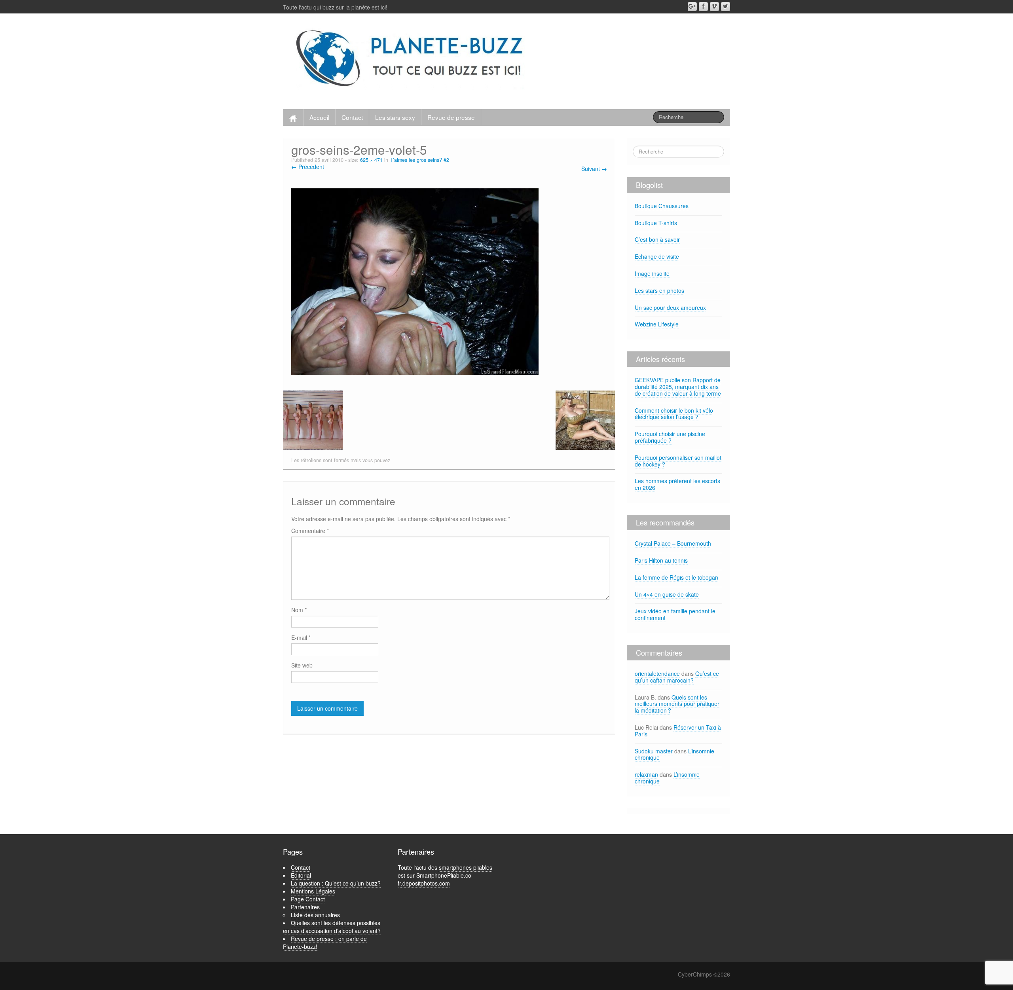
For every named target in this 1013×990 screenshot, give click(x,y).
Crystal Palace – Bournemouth (673, 543)
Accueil (319, 117)
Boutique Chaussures (662, 206)
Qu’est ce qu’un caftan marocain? (677, 676)
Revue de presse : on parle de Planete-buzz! (325, 942)
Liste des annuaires (315, 915)
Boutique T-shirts (656, 223)
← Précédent (307, 167)
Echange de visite (657, 256)
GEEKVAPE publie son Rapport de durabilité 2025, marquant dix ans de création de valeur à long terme (678, 386)
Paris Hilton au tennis (661, 560)
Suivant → (594, 169)
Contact (352, 117)
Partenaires (305, 907)
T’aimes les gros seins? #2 (419, 159)
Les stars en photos (659, 290)
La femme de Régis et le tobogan (676, 577)
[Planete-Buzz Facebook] (703, 6)
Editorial (301, 875)
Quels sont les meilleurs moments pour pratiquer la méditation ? (677, 704)
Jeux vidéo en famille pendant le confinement (675, 614)
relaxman (646, 774)
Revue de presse (451, 117)
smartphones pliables (465, 867)
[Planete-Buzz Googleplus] (692, 6)
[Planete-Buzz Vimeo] (714, 6)
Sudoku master (654, 751)
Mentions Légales (313, 891)
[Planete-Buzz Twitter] (725, 6)
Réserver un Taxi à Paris (678, 730)
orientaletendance (657, 673)
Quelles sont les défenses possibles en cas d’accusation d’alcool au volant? (332, 927)
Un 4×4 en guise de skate (667, 594)
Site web (302, 665)
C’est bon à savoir (657, 239)
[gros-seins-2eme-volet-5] (415, 280)
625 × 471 (371, 159)
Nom (299, 610)
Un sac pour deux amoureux (670, 307)
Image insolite (652, 273)
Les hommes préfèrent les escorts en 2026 (677, 484)
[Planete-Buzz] (411, 59)
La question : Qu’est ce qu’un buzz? (336, 883)
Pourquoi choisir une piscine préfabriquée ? (670, 437)
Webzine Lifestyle (657, 324)
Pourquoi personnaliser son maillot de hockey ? (678, 460)
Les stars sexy (395, 117)
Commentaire (310, 531)
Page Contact (308, 899)
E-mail (301, 637)
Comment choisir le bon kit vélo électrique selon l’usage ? (674, 413)
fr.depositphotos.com (424, 883)
